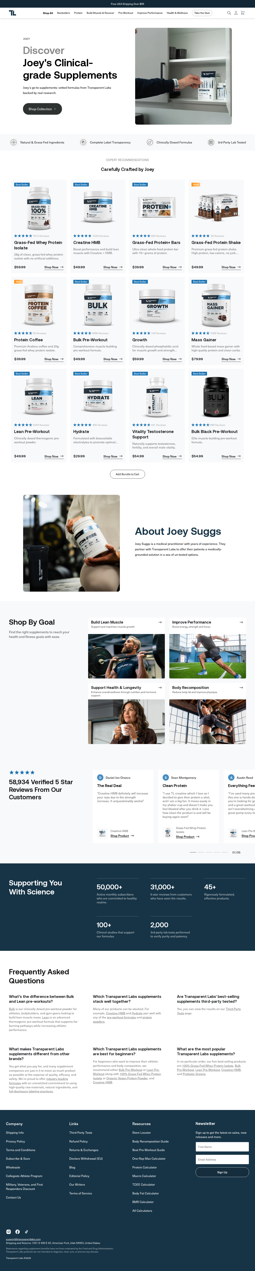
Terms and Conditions (20, 1150)
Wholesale (13, 1167)
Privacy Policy (15, 1141)
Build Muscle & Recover (100, 13)
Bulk (12, 1009)
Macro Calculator (144, 1176)
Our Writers (77, 1184)
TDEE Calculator (143, 1184)
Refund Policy (78, 1141)
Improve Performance (150, 13)
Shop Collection (40, 108)
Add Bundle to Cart (127, 474)
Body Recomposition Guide (150, 1141)
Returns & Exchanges (83, 1150)
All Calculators (142, 1211)
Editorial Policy (79, 1176)
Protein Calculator (144, 1167)
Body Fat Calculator (145, 1193)
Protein (78, 13)
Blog (72, 1167)
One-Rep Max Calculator (149, 1158)
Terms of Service (80, 1193)
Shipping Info (15, 1132)
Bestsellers (63, 13)
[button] (63, 13)
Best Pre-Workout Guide (148, 1150)
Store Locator (141, 1132)
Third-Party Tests (80, 1132)
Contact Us (13, 1197)
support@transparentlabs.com (23, 1239)
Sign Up (222, 1172)
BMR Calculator (143, 1202)
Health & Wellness (177, 13)
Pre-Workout (125, 13)
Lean (45, 1017)
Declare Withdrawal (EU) (86, 1158)
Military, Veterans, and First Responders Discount (24, 1186)
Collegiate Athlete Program (24, 1176)
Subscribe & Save (18, 1158)
